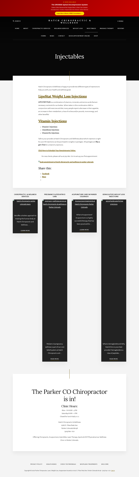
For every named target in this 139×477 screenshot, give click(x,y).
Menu (121, 21)
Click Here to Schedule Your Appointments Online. (57, 151)
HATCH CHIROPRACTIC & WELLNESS (70, 21)
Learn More (25, 230)
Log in (113, 470)
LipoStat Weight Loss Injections (62, 96)
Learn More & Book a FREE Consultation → (69, 13)
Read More (55, 359)
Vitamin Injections (52, 121)
